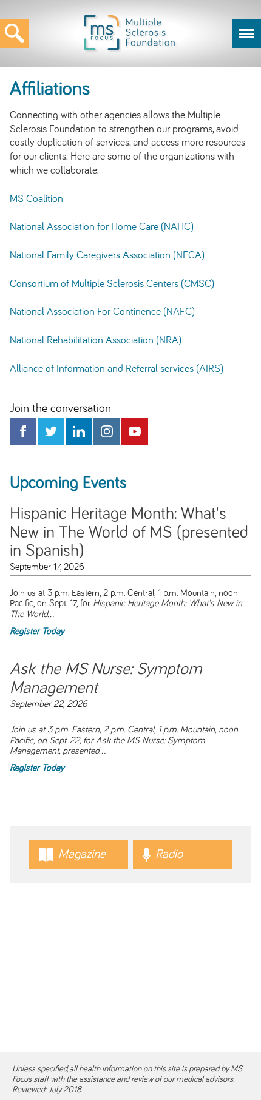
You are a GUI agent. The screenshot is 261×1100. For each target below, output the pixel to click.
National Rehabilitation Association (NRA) (95, 340)
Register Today (37, 631)
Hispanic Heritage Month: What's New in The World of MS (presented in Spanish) (129, 532)
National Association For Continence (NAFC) (102, 311)
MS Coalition (36, 199)
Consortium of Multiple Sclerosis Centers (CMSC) (112, 283)
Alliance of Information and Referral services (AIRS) (116, 368)
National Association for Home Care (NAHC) (102, 226)
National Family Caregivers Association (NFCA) (107, 255)
